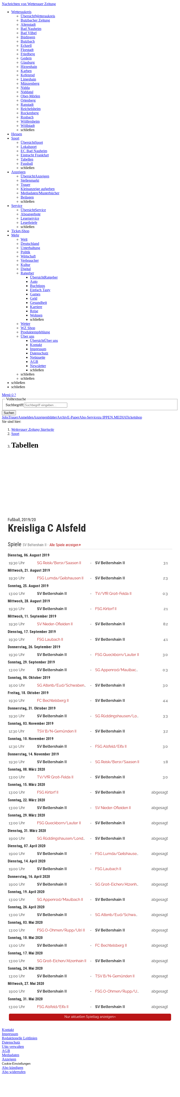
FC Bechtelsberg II (53, 700)
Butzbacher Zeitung (35, 20)
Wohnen (36, 315)
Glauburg (28, 62)
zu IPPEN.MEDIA (112, 417)
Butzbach (28, 41)
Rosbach (27, 117)
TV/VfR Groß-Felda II (113, 593)
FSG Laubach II (50, 639)
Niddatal (27, 92)
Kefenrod (28, 75)
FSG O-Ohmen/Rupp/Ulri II (61, 930)
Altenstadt (28, 24)
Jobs (5, 417)
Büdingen (28, 37)
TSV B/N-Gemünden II (56, 731)
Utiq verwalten (13, 1047)
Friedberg (28, 54)
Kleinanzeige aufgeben (38, 189)
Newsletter (38, 366)
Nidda (25, 88)
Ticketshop (134, 417)
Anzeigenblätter (45, 417)
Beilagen (27, 197)
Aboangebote (31, 214)
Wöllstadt (28, 126)
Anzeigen (9, 1059)
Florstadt (27, 50)
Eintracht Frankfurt (35, 155)
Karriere (36, 307)
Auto (34, 281)
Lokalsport (29, 147)
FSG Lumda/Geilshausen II (60, 578)
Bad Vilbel (29, 33)
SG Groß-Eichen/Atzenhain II (119, 884)
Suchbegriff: (15, 405)
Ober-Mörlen (30, 96)
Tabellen (27, 159)
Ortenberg (28, 100)
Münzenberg (30, 83)
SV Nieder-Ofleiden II (55, 624)
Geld (33, 298)
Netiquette (37, 357)
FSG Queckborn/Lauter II (117, 654)
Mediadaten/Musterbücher (40, 193)
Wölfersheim (30, 121)
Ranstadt (27, 105)
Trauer (25, 185)
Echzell (26, 46)
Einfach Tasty (40, 290)
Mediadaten (10, 1055)
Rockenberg (30, 113)
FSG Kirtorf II (105, 609)
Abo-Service (88, 417)
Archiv (62, 417)
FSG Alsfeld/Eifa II (111, 746)
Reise (34, 311)
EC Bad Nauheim (34, 151)
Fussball (27, 164)
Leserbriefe (29, 223)
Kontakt (36, 345)
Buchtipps (37, 286)
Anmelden (26, 417)
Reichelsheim (31, 109)
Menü (6, 395)
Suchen (9, 413)
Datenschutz (39, 353)
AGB (34, 362)
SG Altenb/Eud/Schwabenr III (63, 685)
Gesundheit (38, 303)
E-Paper (73, 417)
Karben (26, 71)
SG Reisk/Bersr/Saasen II (59, 563)
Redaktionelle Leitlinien (19, 1038)
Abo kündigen (12, 1068)
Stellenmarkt (30, 180)
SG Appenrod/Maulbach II (118, 670)
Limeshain (28, 79)
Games (35, 294)
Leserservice (30, 218)
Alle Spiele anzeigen (64, 545)
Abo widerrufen (14, 1072)
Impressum (38, 349)
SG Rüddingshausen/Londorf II (122, 716)
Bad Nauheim (31, 29)
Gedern (26, 58)
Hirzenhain (29, 67)
